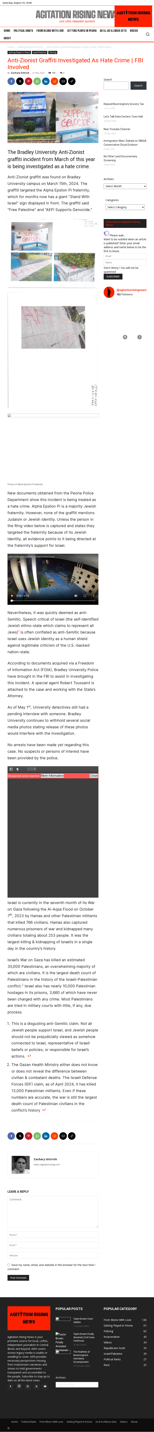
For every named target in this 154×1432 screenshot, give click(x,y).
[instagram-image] (110, 308)
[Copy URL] (71, 81)
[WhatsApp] (37, 81)
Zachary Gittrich (20, 72)
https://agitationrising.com (47, 1164)
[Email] (63, 81)
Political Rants (28, 1422)
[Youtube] (45, 1387)
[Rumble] (28, 1387)
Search (108, 79)
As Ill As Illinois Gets (106, 1422)
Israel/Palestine (39, 52)
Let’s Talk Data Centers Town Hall (123, 116)
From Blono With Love (51, 1422)
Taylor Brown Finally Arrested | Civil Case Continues (83, 1337)
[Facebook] (11, 81)
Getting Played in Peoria (30, 47)
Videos (123, 1422)
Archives (109, 179)
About (134, 1422)
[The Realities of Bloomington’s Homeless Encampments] (63, 1355)
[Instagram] (19, 1386)
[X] (20, 81)
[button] (147, 34)
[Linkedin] (46, 81)
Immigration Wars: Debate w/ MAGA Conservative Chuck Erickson (125, 142)
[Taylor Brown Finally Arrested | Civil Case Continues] (63, 1342)
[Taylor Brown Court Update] (63, 1322)
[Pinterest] (28, 81)
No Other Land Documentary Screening (120, 158)
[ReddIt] (54, 81)
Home (11, 47)
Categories (112, 200)
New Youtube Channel (117, 129)
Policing (52, 52)
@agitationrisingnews (131, 290)
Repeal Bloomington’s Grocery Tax (124, 103)
